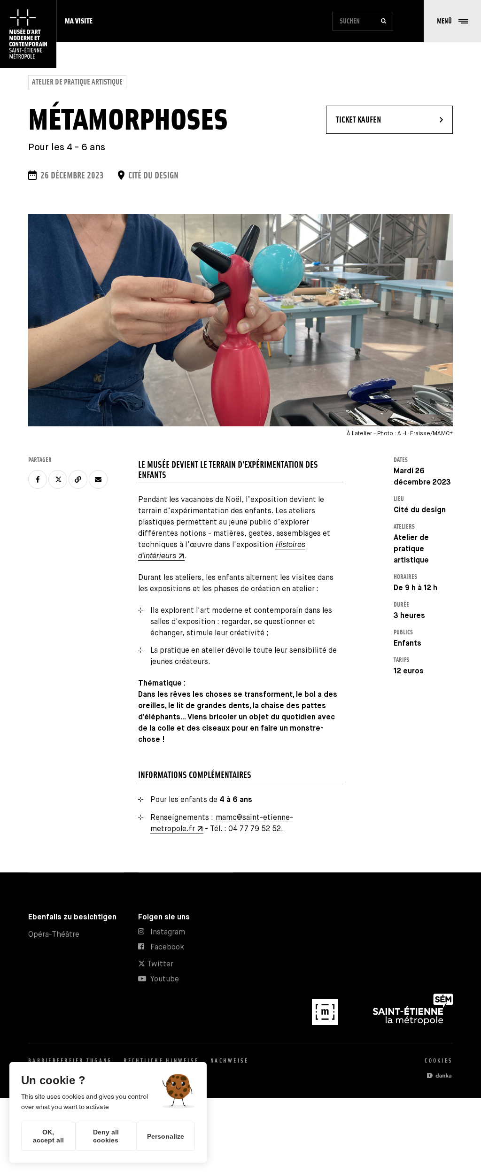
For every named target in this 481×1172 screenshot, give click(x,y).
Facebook (167, 947)
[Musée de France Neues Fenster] (326, 1022)
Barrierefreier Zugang (70, 1060)
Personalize (165, 1136)
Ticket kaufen (384, 119)
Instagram (167, 932)
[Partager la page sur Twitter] (57, 479)
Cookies (439, 1060)
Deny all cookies (106, 1136)
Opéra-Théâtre (53, 934)
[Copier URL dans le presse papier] (78, 479)
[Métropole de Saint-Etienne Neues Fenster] (413, 1022)
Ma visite (79, 21)
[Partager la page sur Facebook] (37, 479)
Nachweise (229, 1060)
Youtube (164, 979)
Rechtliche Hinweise (161, 1060)
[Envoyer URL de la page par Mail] (98, 479)
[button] (452, 21)
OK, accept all (48, 1136)
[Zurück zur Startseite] (28, 34)
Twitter (159, 964)
